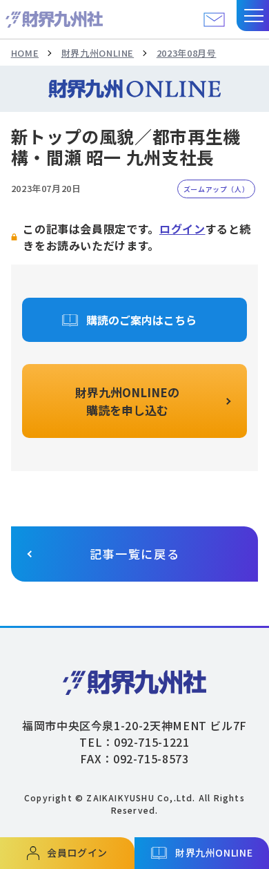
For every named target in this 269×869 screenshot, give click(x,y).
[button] (253, 15)
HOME (25, 52)
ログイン (182, 228)
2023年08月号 (187, 52)
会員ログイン (77, 852)
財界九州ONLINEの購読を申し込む (127, 401)
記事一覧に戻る (135, 553)
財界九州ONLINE (97, 52)
